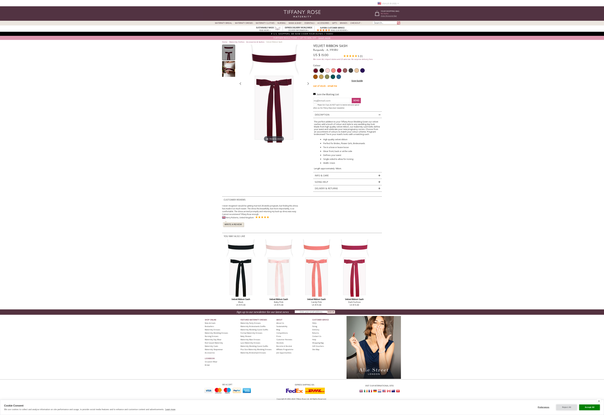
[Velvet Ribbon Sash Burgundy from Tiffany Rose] (228, 52)
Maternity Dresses (244, 23)
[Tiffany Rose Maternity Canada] (388, 391)
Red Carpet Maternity (214, 343)
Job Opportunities (283, 353)
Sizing (314, 326)
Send (356, 100)
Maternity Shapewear (214, 349)
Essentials (309, 23)
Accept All (589, 407)
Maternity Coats (211, 346)
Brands (343, 23)
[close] (598, 401)
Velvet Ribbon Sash (241, 299)
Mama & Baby (295, 23)
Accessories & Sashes (255, 42)
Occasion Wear (211, 361)
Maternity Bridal (223, 23)
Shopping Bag (318, 343)
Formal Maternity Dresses (251, 333)
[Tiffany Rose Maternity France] (370, 391)
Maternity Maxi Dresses (250, 339)
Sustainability (281, 326)
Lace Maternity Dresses (250, 343)
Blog (278, 329)
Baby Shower (246, 336)
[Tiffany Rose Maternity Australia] (393, 391)
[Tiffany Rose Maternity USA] (384, 391)
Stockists (280, 343)
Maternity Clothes (265, 23)
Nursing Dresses (211, 336)
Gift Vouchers (318, 346)
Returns (315, 333)
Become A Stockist (284, 346)
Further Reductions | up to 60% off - (302, 37)
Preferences (543, 407)
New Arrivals (210, 323)
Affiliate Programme (284, 349)
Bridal (207, 365)
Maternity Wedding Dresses (216, 333)
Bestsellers (209, 326)
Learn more (170, 409)
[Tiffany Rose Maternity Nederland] (379, 391)
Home (224, 42)
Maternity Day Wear (213, 339)
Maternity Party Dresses (250, 323)
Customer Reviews (284, 339)
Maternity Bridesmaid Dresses (253, 353)
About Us (280, 323)
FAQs (314, 323)
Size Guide (357, 80)
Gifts (334, 23)
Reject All (566, 407)
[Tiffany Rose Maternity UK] (361, 391)
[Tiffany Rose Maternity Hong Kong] (398, 391)
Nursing (281, 23)
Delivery (315, 329)
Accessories (323, 23)
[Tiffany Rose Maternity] (288, 19)
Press (278, 336)
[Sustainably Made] (277, 29)
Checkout (355, 23)
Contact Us (316, 336)
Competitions (282, 333)
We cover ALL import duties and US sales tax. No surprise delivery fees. (343, 59)
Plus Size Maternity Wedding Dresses (255, 349)
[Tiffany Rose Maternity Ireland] (366, 391)
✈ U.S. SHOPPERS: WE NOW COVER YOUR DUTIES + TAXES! (302, 33)
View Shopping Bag (389, 16)
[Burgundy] (316, 71)
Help (314, 339)
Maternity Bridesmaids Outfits (253, 326)
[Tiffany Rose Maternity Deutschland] (375, 391)
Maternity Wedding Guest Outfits (254, 329)
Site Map (315, 349)
